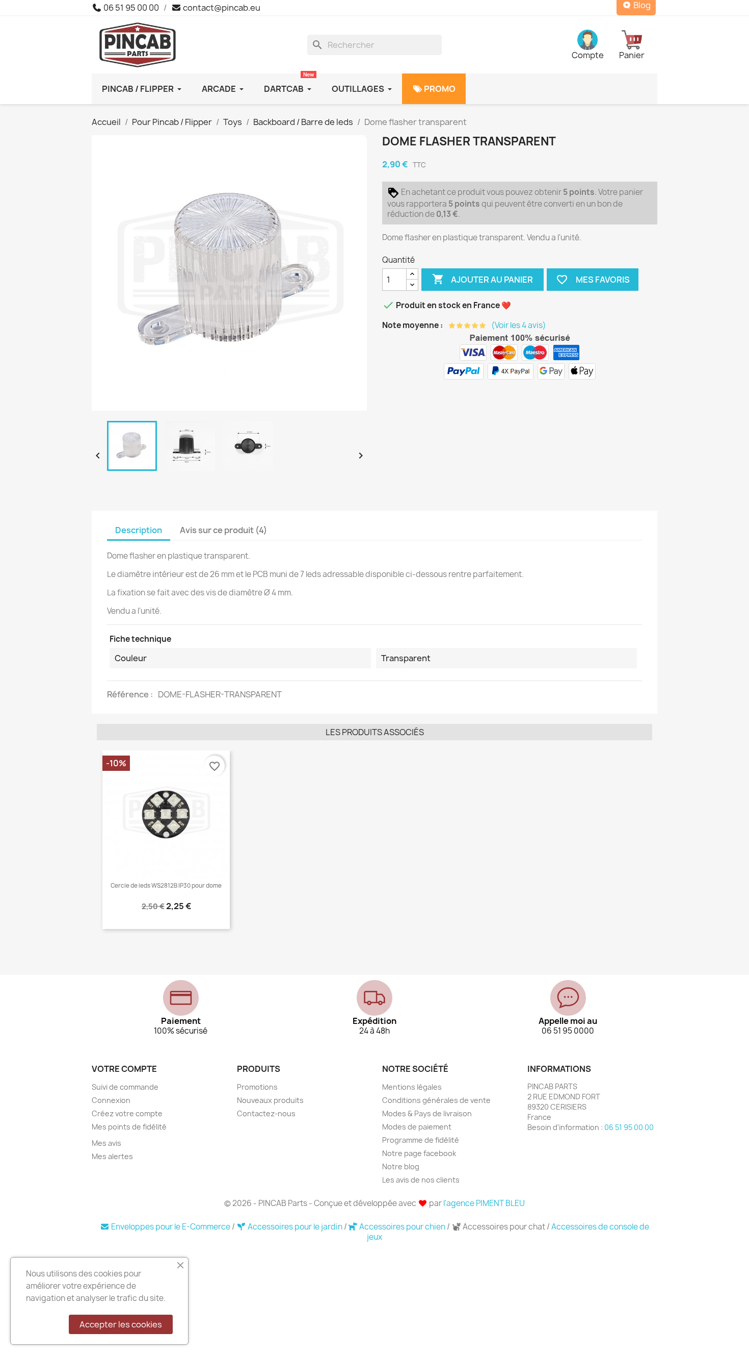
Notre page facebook (419, 1153)
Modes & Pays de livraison (427, 1113)
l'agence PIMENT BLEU (484, 1203)
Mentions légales (412, 1087)
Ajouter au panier (482, 279)
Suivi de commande (125, 1087)
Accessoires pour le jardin (295, 1226)
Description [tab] (138, 530)
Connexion (111, 1100)
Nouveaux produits (270, 1100)
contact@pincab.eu (220, 8)
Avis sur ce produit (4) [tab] (223, 530)
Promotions (257, 1087)
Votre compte (124, 1068)
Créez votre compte (127, 1113)
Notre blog (400, 1166)
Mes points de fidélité (129, 1127)
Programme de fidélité (420, 1140)
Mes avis (106, 1143)
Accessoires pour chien (402, 1226)
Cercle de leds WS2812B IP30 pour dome (166, 886)
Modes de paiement (416, 1127)
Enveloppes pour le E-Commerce (171, 1226)
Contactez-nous (266, 1113)
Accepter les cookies (120, 1324)
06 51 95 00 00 (130, 8)
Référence (128, 694)
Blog (641, 5)
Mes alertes (112, 1156)
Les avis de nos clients (421, 1180)
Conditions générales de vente (436, 1100)
